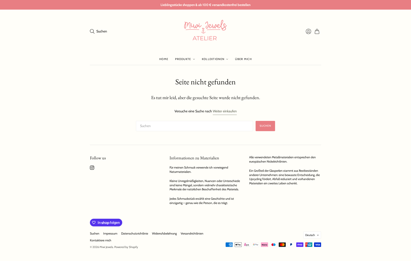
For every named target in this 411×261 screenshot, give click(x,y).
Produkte (183, 59)
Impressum (110, 233)
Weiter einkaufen (225, 111)
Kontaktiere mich (100, 240)
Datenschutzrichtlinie (134, 233)
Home (163, 59)
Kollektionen (213, 59)
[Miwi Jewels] (205, 31)
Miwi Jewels (106, 247)
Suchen (265, 125)
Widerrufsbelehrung (164, 233)
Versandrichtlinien (192, 233)
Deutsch (310, 235)
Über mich (243, 59)
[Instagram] (92, 169)
